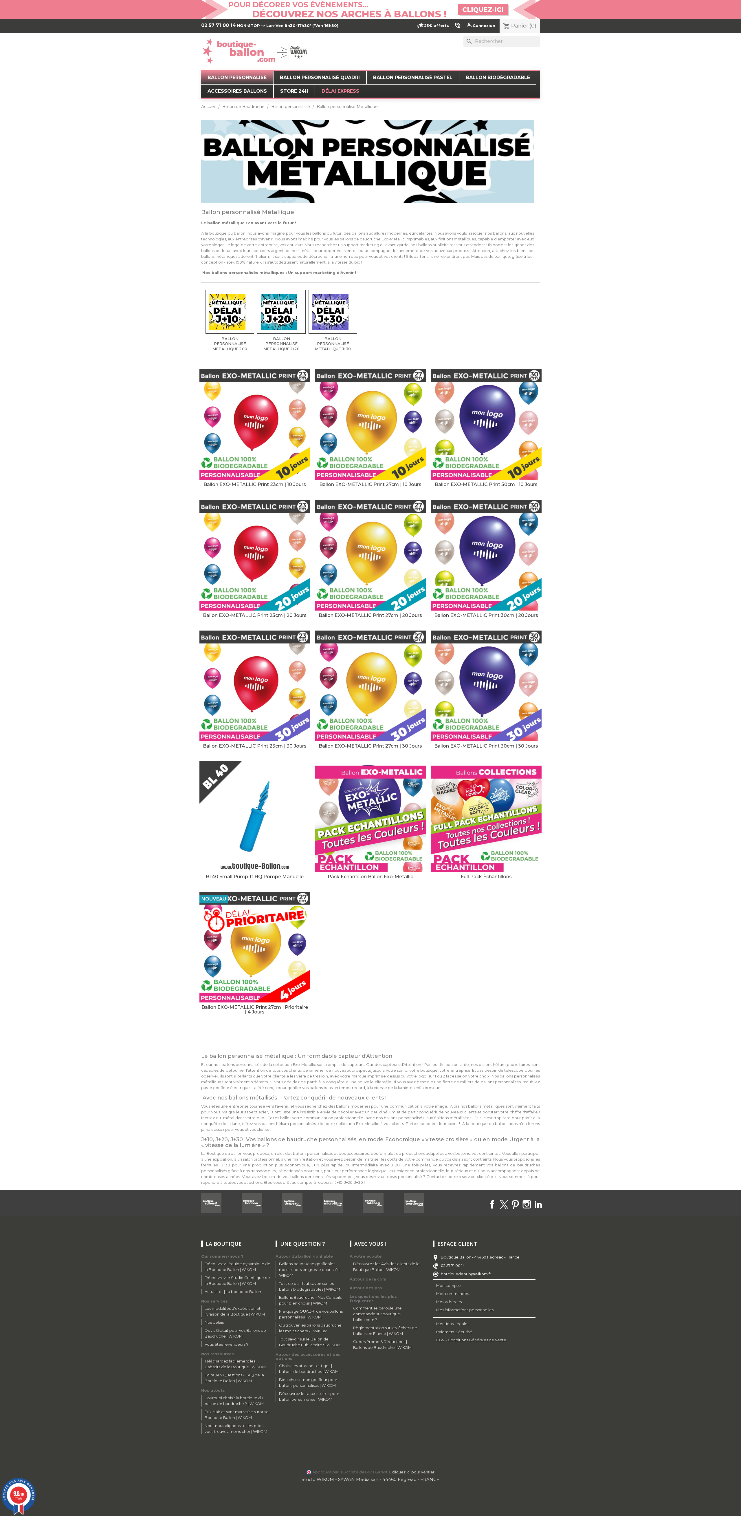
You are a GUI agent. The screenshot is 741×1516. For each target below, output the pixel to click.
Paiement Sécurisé (454, 1331)
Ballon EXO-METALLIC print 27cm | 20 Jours (370, 615)
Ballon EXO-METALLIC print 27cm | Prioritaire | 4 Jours (254, 1009)
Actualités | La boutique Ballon (233, 1291)
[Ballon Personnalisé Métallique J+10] (230, 312)
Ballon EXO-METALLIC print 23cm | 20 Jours (255, 615)
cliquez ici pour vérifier (413, 1472)
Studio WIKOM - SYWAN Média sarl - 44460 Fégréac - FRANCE (370, 1479)
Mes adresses (449, 1301)
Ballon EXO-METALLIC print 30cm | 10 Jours (486, 484)
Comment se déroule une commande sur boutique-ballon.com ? (377, 1314)
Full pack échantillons (486, 876)
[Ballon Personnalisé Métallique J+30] (333, 312)
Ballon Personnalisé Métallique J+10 (229, 343)
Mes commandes (452, 1293)
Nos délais (214, 1322)
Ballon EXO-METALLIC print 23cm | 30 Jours (255, 746)
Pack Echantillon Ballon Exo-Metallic (370, 876)
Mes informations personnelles (465, 1309)
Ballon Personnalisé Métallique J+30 (333, 343)
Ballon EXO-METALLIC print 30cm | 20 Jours (486, 615)
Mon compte (448, 1285)
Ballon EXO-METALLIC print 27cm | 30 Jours (370, 746)
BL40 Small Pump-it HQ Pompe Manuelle (255, 876)
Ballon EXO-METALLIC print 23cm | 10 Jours (254, 484)
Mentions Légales (452, 1323)
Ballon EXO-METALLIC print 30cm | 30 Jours (486, 746)
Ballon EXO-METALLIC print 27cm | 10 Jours (370, 484)
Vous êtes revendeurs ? (226, 1344)
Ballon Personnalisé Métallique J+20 (281, 343)
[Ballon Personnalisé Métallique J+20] (281, 312)
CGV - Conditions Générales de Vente (471, 1340)
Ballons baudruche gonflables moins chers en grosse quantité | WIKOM (309, 1269)
